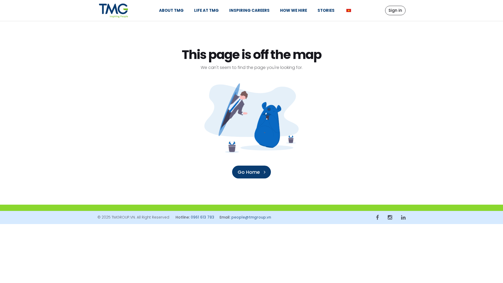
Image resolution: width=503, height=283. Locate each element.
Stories (326, 10)
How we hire (293, 10)
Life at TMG (206, 10)
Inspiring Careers (249, 10)
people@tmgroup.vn (251, 217)
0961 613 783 (202, 217)
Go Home (249, 172)
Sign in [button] (395, 10)
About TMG (171, 10)
